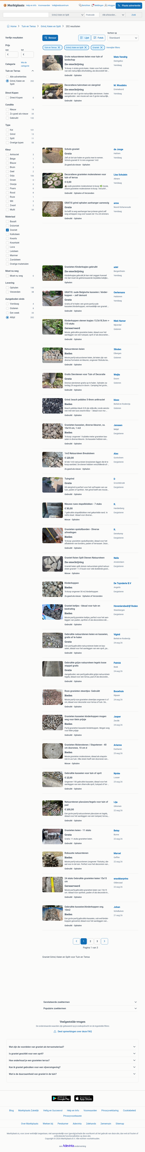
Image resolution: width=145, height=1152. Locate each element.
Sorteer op (112, 33)
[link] (13, 5)
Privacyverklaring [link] (110, 1110)
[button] (97, 5)
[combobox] (26, 14)
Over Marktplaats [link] (29, 1123)
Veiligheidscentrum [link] (60, 5)
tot (22, 50)
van (7, 50)
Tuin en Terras (50, 47)
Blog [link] (11, 1110)
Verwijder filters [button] (113, 47)
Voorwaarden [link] (44, 5)
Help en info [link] (31, 5)
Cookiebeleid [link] (129, 1110)
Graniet (96, 47)
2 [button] (90, 941)
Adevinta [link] (77, 1123)
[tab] (84, 38)
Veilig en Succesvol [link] (52, 1110)
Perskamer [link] (63, 1123)
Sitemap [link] (120, 1123)
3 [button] (97, 941)
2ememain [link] (106, 1123)
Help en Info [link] (73, 1110)
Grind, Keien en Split (74, 47)
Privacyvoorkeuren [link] (72, 1116)
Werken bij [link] (48, 1123)
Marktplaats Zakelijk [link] (28, 1110)
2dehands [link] (91, 1123)
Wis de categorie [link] (25, 64)
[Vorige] (76, 941)
